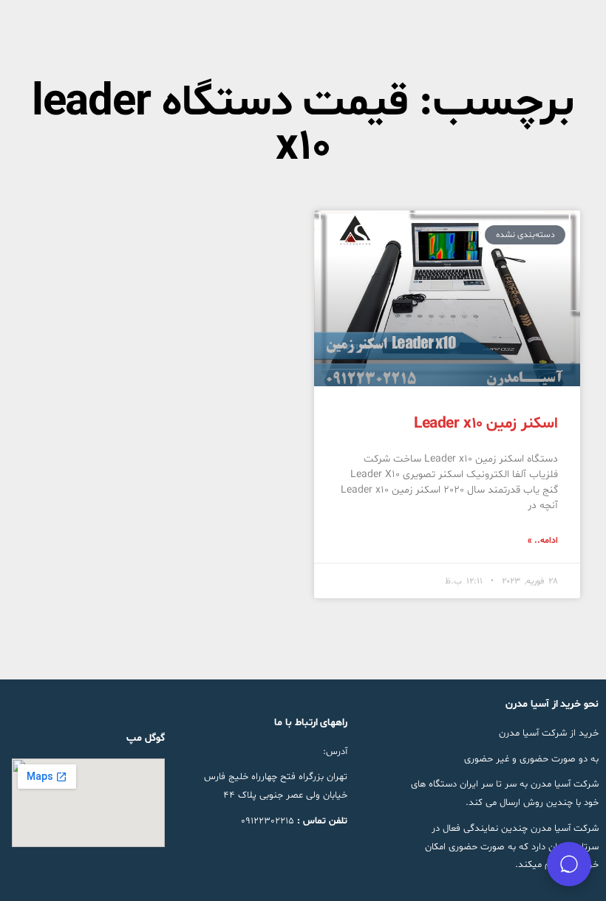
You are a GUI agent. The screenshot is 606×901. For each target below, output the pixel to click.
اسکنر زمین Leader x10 (486, 424)
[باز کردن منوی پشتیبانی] (569, 864)
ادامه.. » (543, 541)
